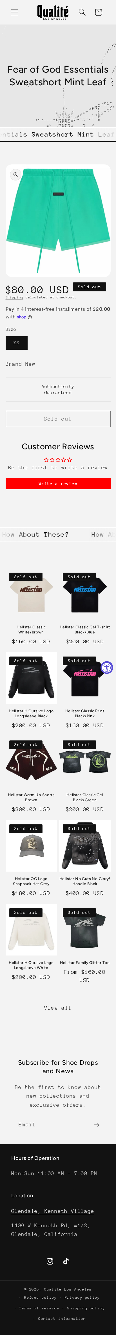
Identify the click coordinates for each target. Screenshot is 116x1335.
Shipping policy (86, 1308)
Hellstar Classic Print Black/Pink (84, 713)
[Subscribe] (97, 1125)
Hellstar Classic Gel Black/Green (84, 797)
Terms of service (39, 1308)
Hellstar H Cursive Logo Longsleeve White (31, 965)
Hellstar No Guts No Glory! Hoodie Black (84, 881)
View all (58, 1008)
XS (21, 345)
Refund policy (40, 1297)
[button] (14, 12)
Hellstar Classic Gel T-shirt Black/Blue (85, 629)
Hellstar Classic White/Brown (31, 629)
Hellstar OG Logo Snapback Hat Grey (31, 881)
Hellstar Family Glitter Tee (85, 962)
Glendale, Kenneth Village (52, 1211)
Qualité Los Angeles (68, 1289)
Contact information (62, 1318)
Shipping (14, 297)
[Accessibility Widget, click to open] (107, 667)
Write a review (58, 483)
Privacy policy (82, 1297)
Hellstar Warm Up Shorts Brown (31, 797)
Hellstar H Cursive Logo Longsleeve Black (31, 713)
